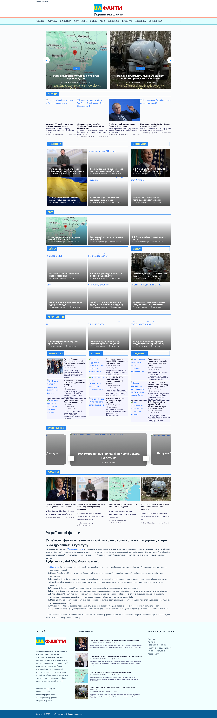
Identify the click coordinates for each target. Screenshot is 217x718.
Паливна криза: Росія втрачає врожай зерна (63, 342)
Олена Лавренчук (114, 365)
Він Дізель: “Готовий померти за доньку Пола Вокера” (75, 382)
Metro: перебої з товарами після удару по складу (65, 303)
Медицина (140, 21)
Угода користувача (156, 651)
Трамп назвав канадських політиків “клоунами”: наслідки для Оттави (149, 303)
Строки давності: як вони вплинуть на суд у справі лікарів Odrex (158, 384)
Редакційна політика (157, 645)
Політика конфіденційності (160, 648)
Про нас (38, 1)
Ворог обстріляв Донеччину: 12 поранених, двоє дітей (106, 274)
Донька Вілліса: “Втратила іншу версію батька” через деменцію (140, 77)
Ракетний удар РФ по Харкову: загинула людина (115, 400)
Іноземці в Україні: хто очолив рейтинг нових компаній (59, 125)
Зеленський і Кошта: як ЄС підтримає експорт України (147, 198)
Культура (127, 21)
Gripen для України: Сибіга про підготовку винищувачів (104, 199)
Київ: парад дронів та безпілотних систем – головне (73, 402)
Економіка (65, 21)
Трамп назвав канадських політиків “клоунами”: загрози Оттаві (157, 362)
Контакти (45, 1)
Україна (40, 21)
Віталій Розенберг (71, 82)
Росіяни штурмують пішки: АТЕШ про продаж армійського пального (76, 77)
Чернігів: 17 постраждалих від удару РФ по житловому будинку (106, 303)
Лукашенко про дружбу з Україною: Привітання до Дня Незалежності (90, 126)
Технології (113, 21)
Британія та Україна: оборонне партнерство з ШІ (64, 274)
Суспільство (156, 21)
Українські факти (108, 14)
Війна (84, 21)
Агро (102, 21)
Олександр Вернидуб (55, 134)
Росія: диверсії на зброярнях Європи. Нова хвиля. (122, 125)
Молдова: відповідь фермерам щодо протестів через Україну (148, 342)
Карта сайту (153, 654)
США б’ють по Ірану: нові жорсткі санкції (149, 238)
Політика (52, 21)
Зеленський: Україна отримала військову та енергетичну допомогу (66, 170)
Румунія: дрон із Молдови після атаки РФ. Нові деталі (64, 238)
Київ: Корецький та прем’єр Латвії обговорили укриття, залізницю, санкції (157, 405)
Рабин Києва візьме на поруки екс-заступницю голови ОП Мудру (107, 170)
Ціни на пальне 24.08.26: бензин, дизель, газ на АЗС (155, 125)
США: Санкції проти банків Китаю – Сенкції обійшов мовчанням (150, 170)
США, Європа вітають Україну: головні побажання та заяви (63, 199)
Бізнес (93, 21)
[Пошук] (180, 21)
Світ (76, 21)
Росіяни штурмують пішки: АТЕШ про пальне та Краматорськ (116, 361)
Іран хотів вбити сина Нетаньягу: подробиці (106, 238)
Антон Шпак (135, 82)
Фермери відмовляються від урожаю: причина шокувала (105, 342)
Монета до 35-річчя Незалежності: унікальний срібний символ (114, 380)
